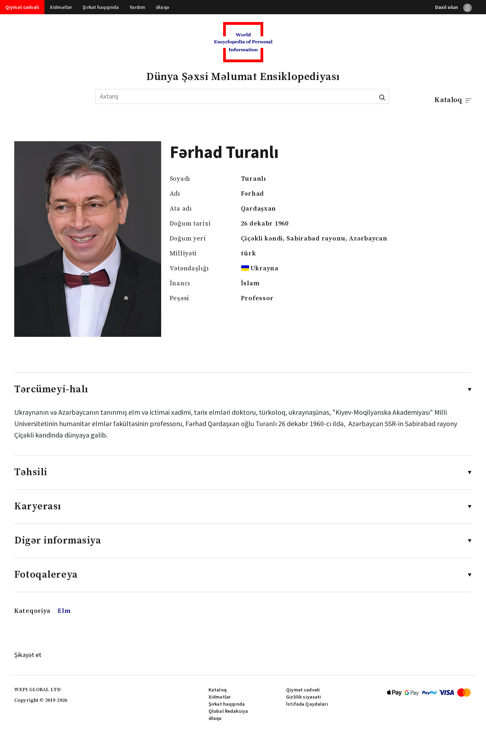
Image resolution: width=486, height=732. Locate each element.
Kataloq (217, 689)
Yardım (137, 7)
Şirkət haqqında (101, 7)
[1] (382, 96)
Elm (64, 611)
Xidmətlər (61, 7)
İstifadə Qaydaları (307, 704)
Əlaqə (162, 7)
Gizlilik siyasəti (303, 697)
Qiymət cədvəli (22, 7)
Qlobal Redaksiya (228, 711)
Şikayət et (27, 655)
